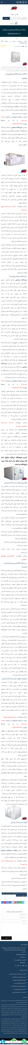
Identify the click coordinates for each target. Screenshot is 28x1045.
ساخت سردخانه (15, 37)
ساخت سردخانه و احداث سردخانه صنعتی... (17, 974)
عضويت (15, 14)
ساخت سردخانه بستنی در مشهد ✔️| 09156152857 (14, 42)
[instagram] (21, 965)
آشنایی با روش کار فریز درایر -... (19, 983)
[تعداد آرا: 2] (1, 45)
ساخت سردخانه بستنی (9, 893)
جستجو (6, 18)
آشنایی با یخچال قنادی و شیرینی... (18, 980)
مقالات (20, 37)
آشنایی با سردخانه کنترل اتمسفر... (18, 992)
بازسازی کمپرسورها (10, 717)
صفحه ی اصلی (24, 37)
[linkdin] (26, 965)
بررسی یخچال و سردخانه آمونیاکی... (18, 977)
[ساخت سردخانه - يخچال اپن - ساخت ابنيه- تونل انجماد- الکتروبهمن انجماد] (14, 8)
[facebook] (16, 965)
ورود (11, 14)
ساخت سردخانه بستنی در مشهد (20, 893)
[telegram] (23, 965)
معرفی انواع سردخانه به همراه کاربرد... (17, 986)
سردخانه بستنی (19, 896)
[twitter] (18, 965)
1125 (22, 46)
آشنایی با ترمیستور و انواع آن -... (19, 989)
